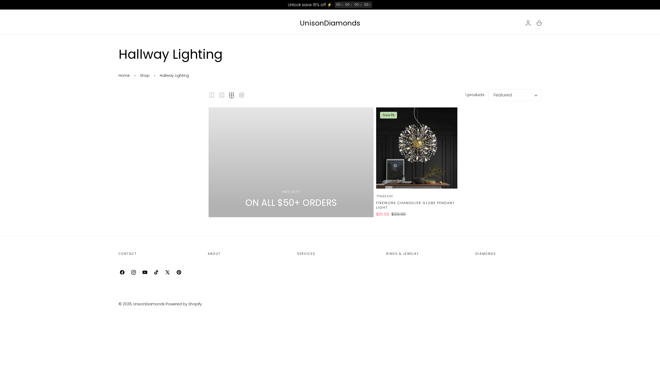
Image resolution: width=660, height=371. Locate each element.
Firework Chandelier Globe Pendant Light (415, 205)
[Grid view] (212, 95)
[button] (539, 23)
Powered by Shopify (184, 304)
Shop (145, 75)
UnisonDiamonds (149, 304)
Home (124, 75)
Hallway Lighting (174, 75)
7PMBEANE (384, 196)
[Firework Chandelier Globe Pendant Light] (416, 148)
